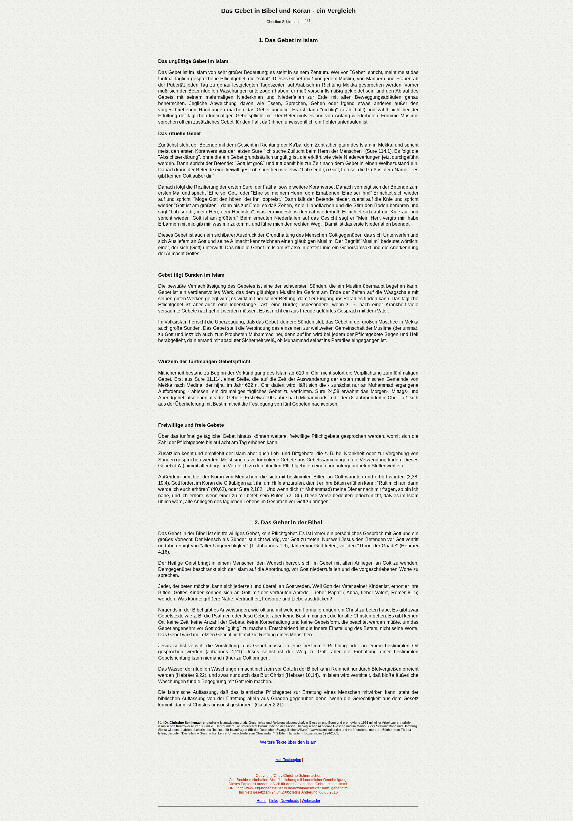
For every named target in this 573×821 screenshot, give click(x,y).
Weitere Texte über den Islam (288, 742)
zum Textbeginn (288, 760)
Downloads (290, 801)
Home (262, 801)
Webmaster (311, 801)
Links (273, 801)
